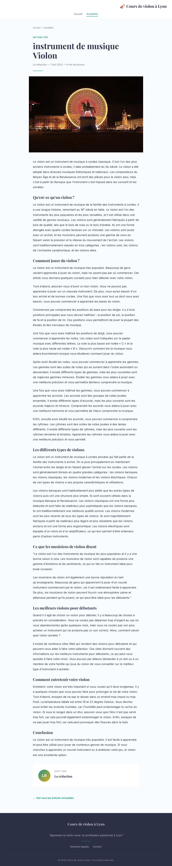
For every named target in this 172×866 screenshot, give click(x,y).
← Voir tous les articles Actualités (53, 798)
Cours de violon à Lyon (143, 6)
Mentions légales (79, 846)
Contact (97, 846)
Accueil (78, 13)
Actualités (92, 13)
